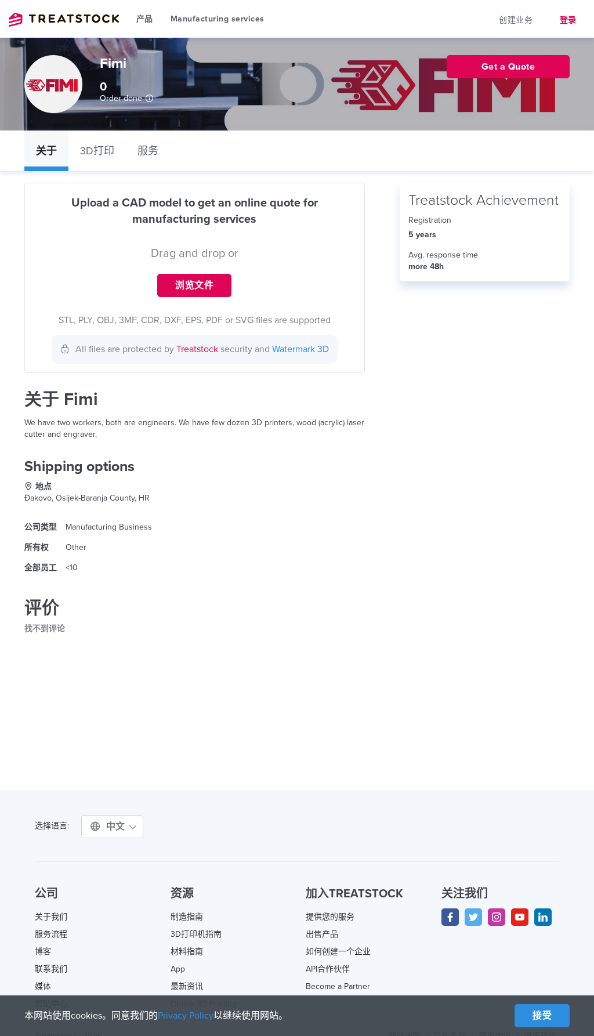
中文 (117, 826)
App (178, 969)
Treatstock (64, 20)
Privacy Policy (185, 1015)
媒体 (43, 986)
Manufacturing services (218, 19)
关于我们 (51, 917)
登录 (568, 20)
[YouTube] (519, 917)
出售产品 (322, 934)
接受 (542, 1015)
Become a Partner (338, 986)
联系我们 (51, 969)
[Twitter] (473, 917)
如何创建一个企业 (338, 952)
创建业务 (516, 20)
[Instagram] (496, 917)
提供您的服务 (330, 917)
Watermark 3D (300, 349)
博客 (43, 952)
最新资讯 (187, 986)
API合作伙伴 (328, 969)
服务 (147, 150)
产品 (144, 19)
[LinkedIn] (543, 917)
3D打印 (97, 150)
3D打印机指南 (196, 934)
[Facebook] (450, 917)
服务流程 (51, 934)
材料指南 (187, 952)
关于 (46, 150)
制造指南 (187, 917)
